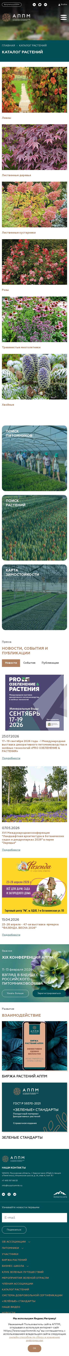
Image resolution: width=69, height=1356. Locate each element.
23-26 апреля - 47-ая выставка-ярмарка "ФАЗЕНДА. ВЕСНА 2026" (30, 926)
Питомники (10, 1248)
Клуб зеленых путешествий (22, 1272)
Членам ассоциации (17, 1284)
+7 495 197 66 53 (10, 1181)
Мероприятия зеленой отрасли (25, 1278)
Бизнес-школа (13, 1266)
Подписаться (14, 1230)
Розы (5, 290)
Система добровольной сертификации (32, 1295)
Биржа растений (14, 1260)
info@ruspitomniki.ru (12, 1186)
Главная (8, 45)
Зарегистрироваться (49, 993)
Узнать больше (15, 993)
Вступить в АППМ (11, 4)
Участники (10, 1254)
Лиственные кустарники (19, 232)
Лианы (6, 118)
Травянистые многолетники (21, 347)
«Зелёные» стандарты (18, 1301)
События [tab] (29, 663)
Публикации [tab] (50, 663)
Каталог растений (33, 45)
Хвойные (8, 405)
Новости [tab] (11, 663)
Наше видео (11, 1307)
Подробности (11, 758)
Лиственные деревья (16, 175)
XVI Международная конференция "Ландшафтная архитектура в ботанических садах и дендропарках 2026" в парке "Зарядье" (33, 838)
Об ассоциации (14, 1242)
